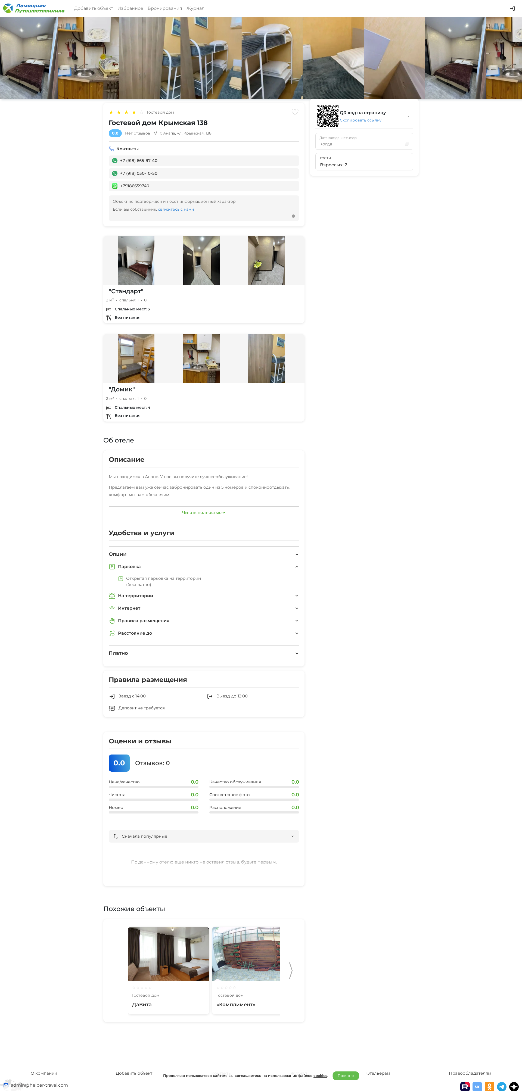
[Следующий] (291, 970)
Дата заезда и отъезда (338, 138)
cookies (320, 1075)
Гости (325, 158)
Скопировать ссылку (360, 120)
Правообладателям (470, 1073)
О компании (44, 1073)
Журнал (195, 8)
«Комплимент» (235, 1005)
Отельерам (378, 1073)
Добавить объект (93, 8)
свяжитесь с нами (176, 209)
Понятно (346, 1075)
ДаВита (142, 1005)
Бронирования (165, 8)
